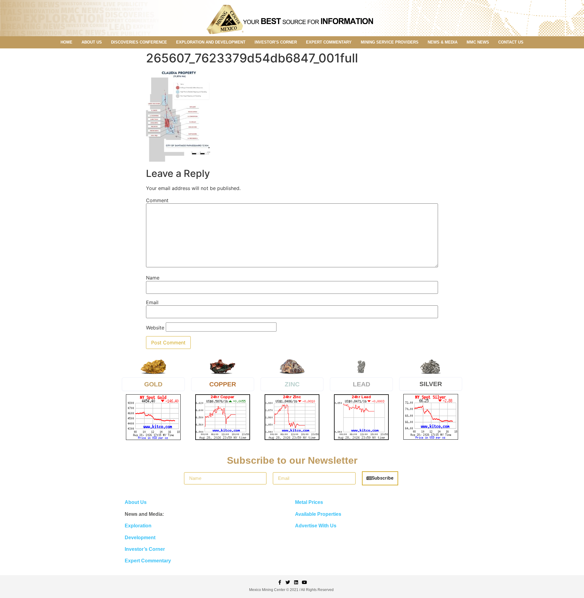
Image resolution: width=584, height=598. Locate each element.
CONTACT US (510, 42)
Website (155, 327)
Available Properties (318, 514)
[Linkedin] (296, 582)
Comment (157, 200)
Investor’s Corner (145, 549)
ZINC (292, 384)
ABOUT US (92, 42)
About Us (136, 502)
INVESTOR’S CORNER (276, 42)
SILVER (430, 383)
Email (152, 302)
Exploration (138, 525)
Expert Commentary (148, 560)
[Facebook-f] (280, 582)
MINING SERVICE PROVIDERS (390, 42)
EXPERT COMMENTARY (329, 42)
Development (140, 537)
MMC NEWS (478, 42)
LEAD (361, 384)
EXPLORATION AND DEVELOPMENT (210, 42)
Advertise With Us (315, 525)
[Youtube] (304, 582)
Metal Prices (309, 502)
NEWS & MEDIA (442, 42)
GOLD (153, 384)
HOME (66, 42)
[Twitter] (288, 582)
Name (152, 277)
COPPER (222, 384)
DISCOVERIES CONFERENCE (139, 42)
